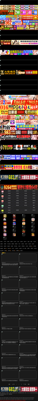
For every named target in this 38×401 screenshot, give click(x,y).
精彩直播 (16, 243)
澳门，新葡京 (24, 248)
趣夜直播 (5, 246)
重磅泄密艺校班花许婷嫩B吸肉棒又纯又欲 (9, 354)
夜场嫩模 (8, 246)
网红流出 (25, 198)
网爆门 (34, 205)
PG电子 (18, 241)
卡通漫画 (9, 205)
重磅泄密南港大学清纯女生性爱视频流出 (26, 315)
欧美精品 (25, 190)
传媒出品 (9, 207)
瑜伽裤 (26, 202)
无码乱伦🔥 (9, 248)
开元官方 (13, 248)
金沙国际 (20, 248)
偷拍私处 (1, 246)
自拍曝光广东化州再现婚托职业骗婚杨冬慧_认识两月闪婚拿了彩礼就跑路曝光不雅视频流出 (10, 342)
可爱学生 (25, 200)
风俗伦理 (34, 210)
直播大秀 (35, 248)
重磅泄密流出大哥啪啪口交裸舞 (7, 328)
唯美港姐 (25, 195)
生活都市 (9, 210)
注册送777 (25, 241)
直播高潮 (13, 243)
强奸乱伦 (17, 190)
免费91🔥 (5, 250)
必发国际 (12, 246)
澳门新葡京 (15, 246)
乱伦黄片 (33, 243)
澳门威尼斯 (1, 250)
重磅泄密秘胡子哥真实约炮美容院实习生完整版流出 (27, 329)
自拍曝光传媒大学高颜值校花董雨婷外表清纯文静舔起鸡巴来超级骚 (27, 342)
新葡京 (31, 241)
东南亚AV (34, 195)
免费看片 (28, 248)
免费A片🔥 (9, 250)
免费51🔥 (5, 248)
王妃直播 (29, 243)
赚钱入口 (22, 250)
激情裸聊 (1, 248)
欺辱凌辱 (9, 198)
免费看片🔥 (30, 246)
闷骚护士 (34, 202)
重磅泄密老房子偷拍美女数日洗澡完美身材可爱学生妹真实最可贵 (10, 316)
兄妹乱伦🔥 (13, 250)
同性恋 (34, 207)
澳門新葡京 (23, 246)
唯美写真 (25, 205)
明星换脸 (17, 202)
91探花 (17, 198)
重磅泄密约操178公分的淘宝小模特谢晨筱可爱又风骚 (27, 368)
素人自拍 (34, 193)
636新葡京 (34, 246)
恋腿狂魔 (34, 200)
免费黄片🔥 (17, 250)
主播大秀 (26, 243)
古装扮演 (9, 200)
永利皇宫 (27, 246)
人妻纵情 (25, 210)
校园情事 (17, 210)
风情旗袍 (9, 202)
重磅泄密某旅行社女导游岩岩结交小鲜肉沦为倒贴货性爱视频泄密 (27, 290)
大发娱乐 (19, 246)
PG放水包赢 (8, 243)
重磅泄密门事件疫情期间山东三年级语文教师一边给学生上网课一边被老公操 (27, 303)
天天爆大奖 (16, 248)
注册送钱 (21, 241)
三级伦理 (9, 193)
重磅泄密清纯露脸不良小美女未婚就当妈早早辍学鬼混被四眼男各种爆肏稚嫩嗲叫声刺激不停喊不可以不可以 (27, 355)
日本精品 (17, 193)
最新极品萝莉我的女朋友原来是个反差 (25, 263)
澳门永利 (15, 241)
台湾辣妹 (9, 195)
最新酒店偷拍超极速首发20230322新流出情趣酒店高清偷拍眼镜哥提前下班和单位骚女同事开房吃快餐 (10, 264)
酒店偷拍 (22, 243)
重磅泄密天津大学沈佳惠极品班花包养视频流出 (10, 380)
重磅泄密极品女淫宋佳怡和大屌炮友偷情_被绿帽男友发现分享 (10, 290)
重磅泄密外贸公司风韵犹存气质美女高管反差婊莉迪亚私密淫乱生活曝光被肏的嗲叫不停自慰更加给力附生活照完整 (10, 368)
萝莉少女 (34, 190)
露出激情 (17, 205)
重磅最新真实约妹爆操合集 (23, 380)
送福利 (28, 241)
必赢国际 (1, 243)
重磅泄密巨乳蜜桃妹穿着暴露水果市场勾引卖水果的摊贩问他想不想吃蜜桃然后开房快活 (10, 303)
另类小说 (9, 212)
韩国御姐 (17, 195)
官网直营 (11, 241)
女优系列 (17, 200)
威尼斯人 (1, 241)
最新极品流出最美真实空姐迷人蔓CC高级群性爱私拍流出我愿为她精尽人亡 (27, 277)
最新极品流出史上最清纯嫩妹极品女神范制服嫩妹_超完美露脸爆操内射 (10, 277)
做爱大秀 (32, 248)
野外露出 (34, 198)
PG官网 (5, 241)
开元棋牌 (8, 241)
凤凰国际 (5, 243)
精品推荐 (9, 190)
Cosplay (25, 193)
